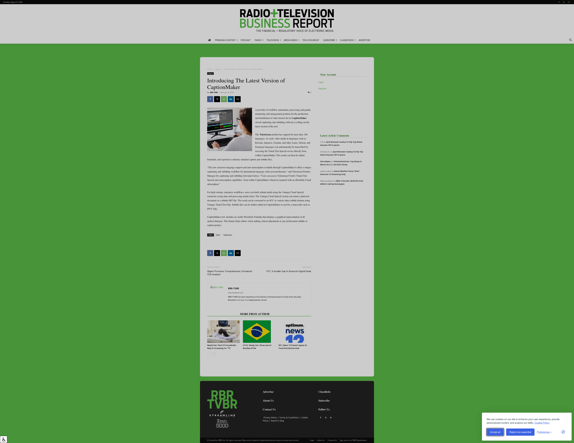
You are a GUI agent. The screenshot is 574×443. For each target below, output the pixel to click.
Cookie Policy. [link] (542, 422)
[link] (3, 439)
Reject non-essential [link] (520, 432)
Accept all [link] (495, 432)
